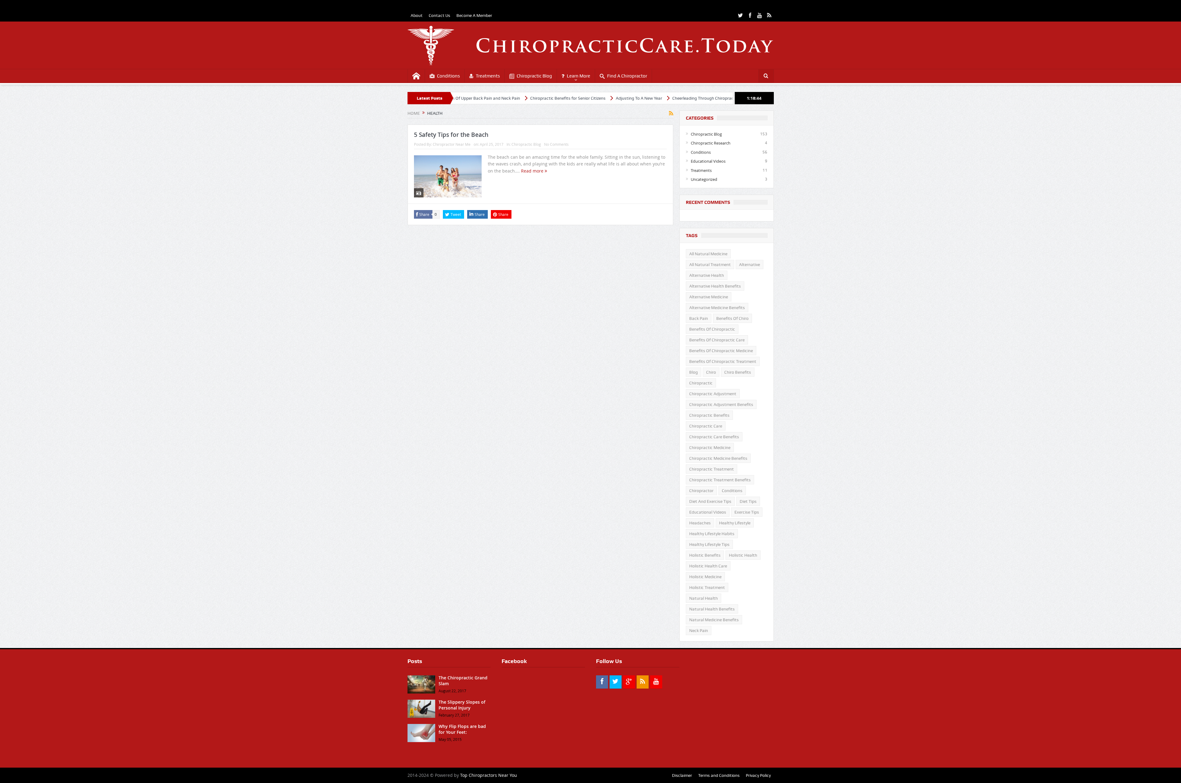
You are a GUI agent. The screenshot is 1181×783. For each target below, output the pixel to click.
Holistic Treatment (707, 587)
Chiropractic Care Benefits (714, 436)
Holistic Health (743, 555)
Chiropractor (701, 490)
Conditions (448, 76)
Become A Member (474, 15)
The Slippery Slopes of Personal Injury (462, 704)
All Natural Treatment (710, 264)
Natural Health (703, 598)
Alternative (749, 264)
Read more (533, 171)
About (417, 15)
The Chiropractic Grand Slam (463, 680)
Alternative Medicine (708, 296)
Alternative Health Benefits (715, 286)
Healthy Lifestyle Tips (709, 544)
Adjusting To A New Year (600, 98)
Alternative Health (706, 275)
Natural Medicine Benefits (714, 619)
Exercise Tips (746, 512)
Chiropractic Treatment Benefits (720, 479)
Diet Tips (748, 501)
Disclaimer (682, 775)
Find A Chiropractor (627, 76)
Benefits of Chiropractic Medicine (721, 350)
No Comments (556, 144)
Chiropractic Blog (534, 76)
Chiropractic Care (705, 425)
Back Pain (698, 318)
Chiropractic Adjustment (712, 393)
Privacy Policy (758, 775)
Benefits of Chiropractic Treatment (722, 361)
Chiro (711, 372)
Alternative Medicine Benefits (717, 307)
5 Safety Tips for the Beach (451, 135)
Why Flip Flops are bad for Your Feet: (462, 729)
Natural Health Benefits (712, 608)
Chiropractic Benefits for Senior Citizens (529, 98)
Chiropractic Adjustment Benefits (721, 404)
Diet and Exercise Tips (710, 501)
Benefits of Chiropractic (712, 329)
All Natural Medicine (708, 253)
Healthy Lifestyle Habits (711, 533)
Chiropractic (701, 382)
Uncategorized (704, 179)
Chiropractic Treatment (711, 469)
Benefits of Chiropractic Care (717, 339)
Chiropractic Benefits (709, 415)
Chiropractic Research (710, 143)
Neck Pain (698, 630)
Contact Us (439, 15)
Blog (693, 372)
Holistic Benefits (705, 555)
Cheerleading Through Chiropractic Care (671, 98)
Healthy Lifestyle (734, 522)
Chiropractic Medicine (709, 447)
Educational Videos (708, 161)
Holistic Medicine (705, 576)
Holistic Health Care (708, 565)
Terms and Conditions (719, 775)
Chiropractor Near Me (452, 144)
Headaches (700, 522)
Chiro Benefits (737, 372)
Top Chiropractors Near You (488, 775)
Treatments (488, 76)
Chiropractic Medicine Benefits (718, 458)
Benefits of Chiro (732, 318)
